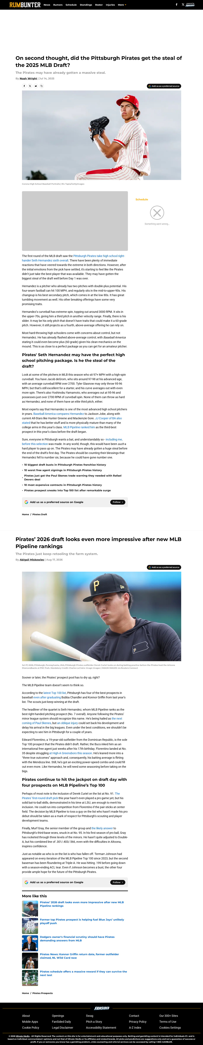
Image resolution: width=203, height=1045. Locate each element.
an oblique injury (67, 723)
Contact (134, 1015)
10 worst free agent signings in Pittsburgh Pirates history (63, 470)
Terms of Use (167, 1021)
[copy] (41, 86)
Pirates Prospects (42, 993)
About (26, 1015)
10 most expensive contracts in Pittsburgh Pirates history (63, 484)
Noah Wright (28, 78)
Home (25, 514)
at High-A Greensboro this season (70, 753)
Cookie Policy (30, 1027)
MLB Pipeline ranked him (79, 427)
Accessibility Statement (101, 1027)
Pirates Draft (39, 514)
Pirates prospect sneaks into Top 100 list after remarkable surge (67, 490)
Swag (89, 1015)
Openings (58, 1015)
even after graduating (47, 697)
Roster (99, 4)
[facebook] (176, 4)
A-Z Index (135, 1027)
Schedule (71, 4)
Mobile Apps (30, 1021)
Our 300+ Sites (168, 1015)
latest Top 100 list (54, 693)
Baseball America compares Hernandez (58, 413)
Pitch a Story (94, 1021)
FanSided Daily (61, 1021)
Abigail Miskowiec (32, 559)
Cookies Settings (170, 1027)
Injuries (110, 4)
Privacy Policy (138, 1021)
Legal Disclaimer (62, 1027)
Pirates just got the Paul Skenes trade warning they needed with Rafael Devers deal (72, 477)
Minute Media (23, 1036)
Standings (86, 4)
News (47, 4)
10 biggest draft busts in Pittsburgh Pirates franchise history (65, 464)
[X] (183, 4)
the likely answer (102, 828)
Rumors (57, 4)
